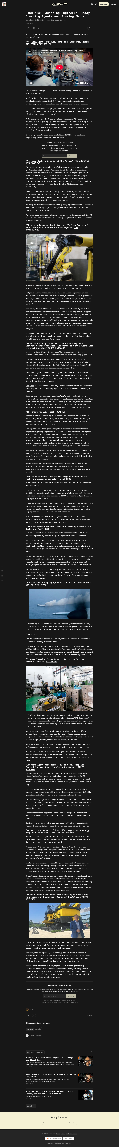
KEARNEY (61, 412)
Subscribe (103, 4)
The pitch (30, 385)
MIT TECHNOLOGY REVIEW (38, 44)
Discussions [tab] (39, 1052)
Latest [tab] (33, 1052)
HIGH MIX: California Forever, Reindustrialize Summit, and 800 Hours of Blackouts (49, 1092)
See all (29, 1106)
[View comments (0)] (34, 28)
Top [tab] (28, 1052)
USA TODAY (40, 584)
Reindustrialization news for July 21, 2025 (39, 1096)
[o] (86, 1061)
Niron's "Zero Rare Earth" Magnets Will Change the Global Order (49, 1058)
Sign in (113, 4)
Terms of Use (68, 1000)
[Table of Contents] (2, 573)
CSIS (47, 529)
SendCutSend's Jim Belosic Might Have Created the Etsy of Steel (51, 1075)
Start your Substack (54, 1138)
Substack (50, 1143)
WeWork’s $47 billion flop (71, 396)
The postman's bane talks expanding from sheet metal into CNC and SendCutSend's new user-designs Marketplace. (47, 1080)
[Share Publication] (96, 4)
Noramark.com (32, 826)
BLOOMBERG (51, 661)
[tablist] (34, 1029)
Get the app (68, 1138)
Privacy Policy (73, 1002)
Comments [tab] (30, 1029)
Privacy (58, 1134)
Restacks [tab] (38, 1029)
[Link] (23, 43)
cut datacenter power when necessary (63, 871)
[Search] (92, 4)
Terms (63, 1134)
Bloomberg (45, 372)
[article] (59, 1063)
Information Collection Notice (59, 1002)
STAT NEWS (65, 479)
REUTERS (70, 832)
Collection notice (71, 1134)
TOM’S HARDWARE (56, 348)
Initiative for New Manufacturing (46, 98)
